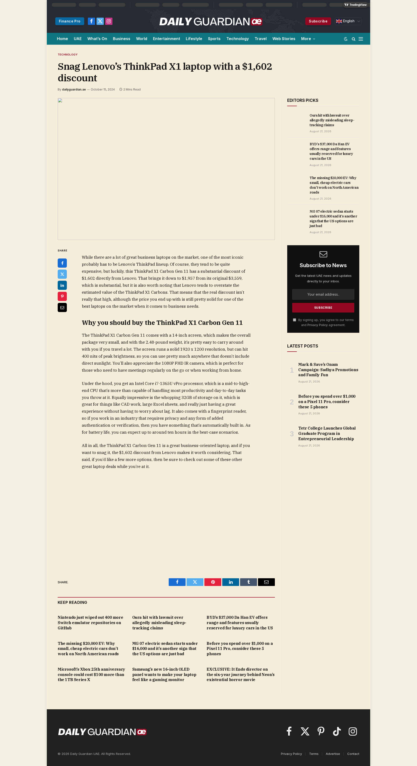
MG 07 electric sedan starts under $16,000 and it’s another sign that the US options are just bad (165, 648)
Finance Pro (70, 21)
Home (62, 38)
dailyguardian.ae (74, 89)
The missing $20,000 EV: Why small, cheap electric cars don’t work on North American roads (88, 648)
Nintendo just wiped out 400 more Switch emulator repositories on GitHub (90, 622)
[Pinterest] (62, 296)
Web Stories (283, 38)
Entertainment (166, 38)
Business (121, 38)
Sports (214, 38)
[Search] (353, 38)
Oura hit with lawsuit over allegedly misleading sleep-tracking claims (159, 622)
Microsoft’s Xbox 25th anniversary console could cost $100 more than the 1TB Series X (91, 674)
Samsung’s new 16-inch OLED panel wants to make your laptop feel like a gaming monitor (164, 674)
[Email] (62, 307)
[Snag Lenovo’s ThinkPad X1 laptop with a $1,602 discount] (166, 169)
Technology (237, 38)
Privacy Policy (317, 325)
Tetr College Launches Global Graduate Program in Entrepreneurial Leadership (327, 433)
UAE (78, 38)
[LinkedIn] (62, 285)
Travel (261, 38)
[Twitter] (62, 274)
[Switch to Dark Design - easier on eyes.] (346, 39)
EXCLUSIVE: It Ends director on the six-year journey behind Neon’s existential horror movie (240, 674)
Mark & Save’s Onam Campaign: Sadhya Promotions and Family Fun (328, 369)
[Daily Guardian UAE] (210, 21)
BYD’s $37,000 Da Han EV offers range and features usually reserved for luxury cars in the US (240, 622)
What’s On (97, 38)
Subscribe (318, 21)
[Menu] (361, 38)
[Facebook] (62, 263)
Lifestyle (194, 38)
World (141, 38)
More (306, 38)
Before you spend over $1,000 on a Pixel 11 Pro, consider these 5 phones (240, 648)
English (348, 21)
